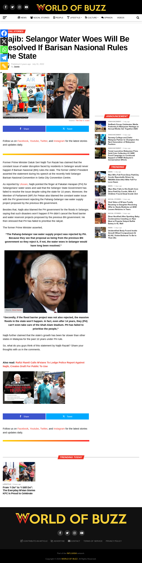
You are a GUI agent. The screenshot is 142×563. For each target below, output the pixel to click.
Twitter (43, 141)
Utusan (24, 184)
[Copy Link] (4, 66)
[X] (4, 41)
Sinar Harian (17, 310)
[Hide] (1, 73)
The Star (79, 120)
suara (87, 120)
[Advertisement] (117, 92)
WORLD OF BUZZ (69, 559)
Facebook (22, 141)
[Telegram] (4, 58)
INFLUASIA (72, 553)
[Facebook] (4, 33)
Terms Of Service (92, 541)
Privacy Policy (114, 541)
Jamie (17, 67)
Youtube (34, 141)
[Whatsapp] (4, 49)
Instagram (59, 141)
